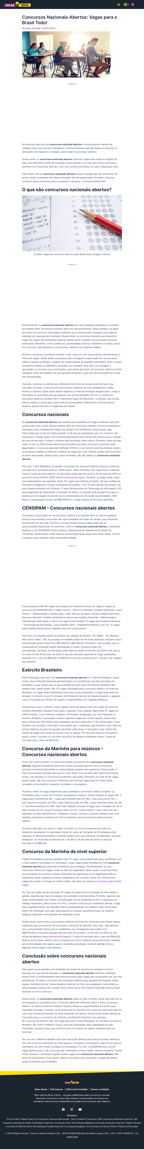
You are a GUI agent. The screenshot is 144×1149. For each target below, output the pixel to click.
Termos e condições (99, 1089)
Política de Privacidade (76, 1089)
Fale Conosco (56, 1089)
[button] (118, 4)
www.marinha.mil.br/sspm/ (57, 936)
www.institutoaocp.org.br (70, 477)
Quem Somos (41, 1089)
